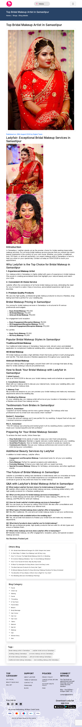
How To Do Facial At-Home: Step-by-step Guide (26, 561)
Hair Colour (14, 613)
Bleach (13, 607)
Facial (13, 588)
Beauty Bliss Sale (12, 682)
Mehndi (13, 624)
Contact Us (28, 682)
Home (8, 16)
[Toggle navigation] (73, 4)
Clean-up (14, 590)
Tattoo (13, 621)
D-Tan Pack (14, 602)
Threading (14, 599)
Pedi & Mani (14, 604)
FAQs (44, 688)
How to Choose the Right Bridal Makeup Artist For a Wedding (30, 556)
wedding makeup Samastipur (18, 653)
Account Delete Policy (48, 684)
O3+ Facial (10, 679)
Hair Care (14, 619)
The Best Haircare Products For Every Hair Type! (26, 567)
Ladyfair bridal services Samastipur (43, 650)
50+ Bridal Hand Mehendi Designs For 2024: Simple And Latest (30, 550)
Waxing (13, 593)
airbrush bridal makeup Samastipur (41, 656)
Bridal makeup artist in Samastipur (19, 650)
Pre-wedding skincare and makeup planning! (25, 575)
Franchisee (28, 685)
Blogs (15, 16)
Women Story (15, 635)
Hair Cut (13, 616)
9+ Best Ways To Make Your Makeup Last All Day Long (28, 553)
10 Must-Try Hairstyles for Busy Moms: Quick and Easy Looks (30, 564)
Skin (12, 638)
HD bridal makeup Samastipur (18, 656)
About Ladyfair (29, 677)
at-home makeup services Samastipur (41, 653)
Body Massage (15, 610)
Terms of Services (30, 680)
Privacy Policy (47, 677)
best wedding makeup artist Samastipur (46, 660)
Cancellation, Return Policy (50, 680)
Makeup (13, 630)
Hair (12, 633)
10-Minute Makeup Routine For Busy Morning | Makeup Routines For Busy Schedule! (37, 570)
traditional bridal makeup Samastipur (20, 660)
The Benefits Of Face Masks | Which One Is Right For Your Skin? (31, 573)
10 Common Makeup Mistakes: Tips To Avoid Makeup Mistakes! (30, 559)
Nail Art (13, 627)
